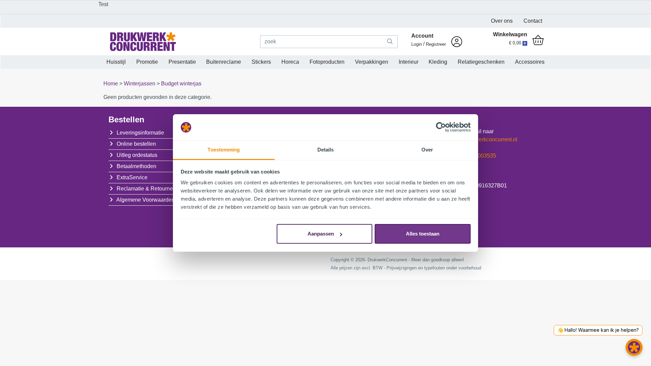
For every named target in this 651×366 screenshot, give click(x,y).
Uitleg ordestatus (137, 155)
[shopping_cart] (538, 41)
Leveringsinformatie (140, 133)
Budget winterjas (181, 83)
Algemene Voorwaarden (145, 200)
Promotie (147, 62)
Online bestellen (136, 144)
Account (422, 36)
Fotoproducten (327, 62)
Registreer (436, 44)
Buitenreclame (223, 62)
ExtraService (132, 177)
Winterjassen (140, 83)
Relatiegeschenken (481, 62)
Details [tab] (325, 149)
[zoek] (390, 41)
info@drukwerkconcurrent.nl (483, 139)
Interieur (408, 62)
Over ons (502, 21)
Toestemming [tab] (224, 149)
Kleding (438, 62)
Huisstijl (116, 62)
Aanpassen (321, 234)
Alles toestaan (422, 234)
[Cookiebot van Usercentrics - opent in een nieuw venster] (441, 127)
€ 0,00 (517, 42)
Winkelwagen (510, 34)
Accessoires (530, 62)
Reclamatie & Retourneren (149, 188)
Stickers (261, 62)
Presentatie (182, 62)
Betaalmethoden (136, 166)
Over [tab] (427, 149)
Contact (533, 21)
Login (416, 44)
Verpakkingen (371, 62)
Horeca (290, 62)
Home (111, 83)
